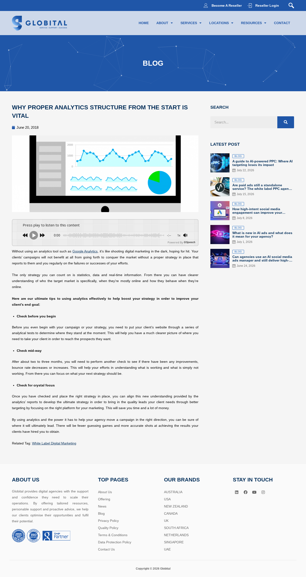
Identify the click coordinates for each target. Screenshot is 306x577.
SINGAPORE (174, 542)
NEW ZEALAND (176, 506)
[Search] (285, 122)
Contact (282, 23)
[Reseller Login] (249, 5)
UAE (167, 549)
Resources (251, 23)
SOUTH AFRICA (176, 528)
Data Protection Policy (114, 542)
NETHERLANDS (176, 535)
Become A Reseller (227, 5)
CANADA (171, 513)
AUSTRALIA (173, 492)
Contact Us (106, 549)
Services (188, 23)
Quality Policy (108, 528)
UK (166, 521)
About (162, 23)
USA (167, 499)
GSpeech (189, 242)
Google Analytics (85, 251)
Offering (104, 499)
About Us (105, 492)
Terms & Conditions (112, 535)
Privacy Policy (108, 521)
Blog (101, 513)
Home (144, 23)
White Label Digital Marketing (54, 443)
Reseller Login (267, 5)
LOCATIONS (219, 23)
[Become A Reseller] (206, 5)
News (102, 506)
